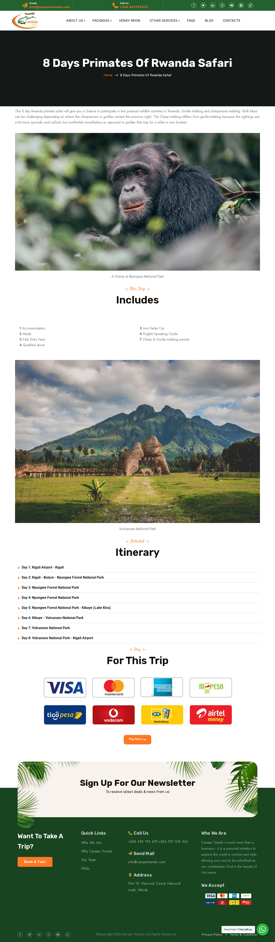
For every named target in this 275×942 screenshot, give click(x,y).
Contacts (231, 21)
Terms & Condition (243, 934)
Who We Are (91, 842)
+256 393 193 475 (143, 841)
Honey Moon (129, 21)
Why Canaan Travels (96, 851)
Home (108, 75)
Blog (209, 21)
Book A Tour (35, 862)
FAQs (191, 21)
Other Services (164, 21)
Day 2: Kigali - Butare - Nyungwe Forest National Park (63, 577)
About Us (74, 21)
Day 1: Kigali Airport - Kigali (43, 567)
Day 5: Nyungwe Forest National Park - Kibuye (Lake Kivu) (66, 608)
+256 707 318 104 (173, 841)
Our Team (88, 859)
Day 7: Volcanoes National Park (46, 628)
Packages (100, 21)
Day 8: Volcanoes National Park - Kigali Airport (57, 638)
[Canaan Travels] (26, 20)
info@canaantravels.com (49, 7)
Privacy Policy (212, 934)
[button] (137, 567)
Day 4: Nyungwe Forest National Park (50, 598)
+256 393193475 (134, 7)
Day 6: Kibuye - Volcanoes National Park (52, 618)
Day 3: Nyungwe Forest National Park (50, 587)
